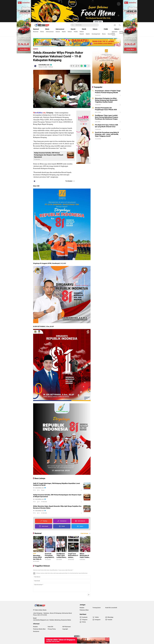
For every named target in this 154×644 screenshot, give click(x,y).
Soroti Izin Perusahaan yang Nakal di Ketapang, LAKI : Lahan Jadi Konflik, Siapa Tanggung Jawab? (107, 134)
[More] (89, 66)
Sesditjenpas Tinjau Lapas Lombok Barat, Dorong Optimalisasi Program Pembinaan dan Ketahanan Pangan (106, 117)
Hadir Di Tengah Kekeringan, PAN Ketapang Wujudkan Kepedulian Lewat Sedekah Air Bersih (56, 484)
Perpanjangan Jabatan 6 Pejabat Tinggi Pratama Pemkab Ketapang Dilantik (107, 92)
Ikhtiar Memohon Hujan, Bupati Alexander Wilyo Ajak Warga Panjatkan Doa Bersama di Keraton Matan (57, 507)
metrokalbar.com (44, 65)
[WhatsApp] (81, 66)
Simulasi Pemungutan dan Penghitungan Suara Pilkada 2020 (106, 109)
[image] (87, 486)
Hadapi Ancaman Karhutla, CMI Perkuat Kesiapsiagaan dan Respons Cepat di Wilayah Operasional (48, 155)
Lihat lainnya (84, 533)
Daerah (35, 49)
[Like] (71, 66)
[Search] (72, 24)
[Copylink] (85, 66)
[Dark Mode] (120, 25)
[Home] (115, 25)
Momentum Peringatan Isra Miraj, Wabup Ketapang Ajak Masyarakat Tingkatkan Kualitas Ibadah (106, 100)
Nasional (37, 533)
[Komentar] (76, 66)
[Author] (35, 66)
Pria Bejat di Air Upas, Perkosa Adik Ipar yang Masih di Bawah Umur (106, 126)
